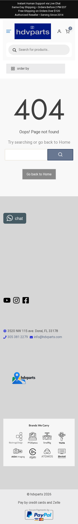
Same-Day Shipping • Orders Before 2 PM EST (39, 7)
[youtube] (7, 300)
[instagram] (17, 300)
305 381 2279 (17, 337)
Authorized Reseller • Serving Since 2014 (39, 14)
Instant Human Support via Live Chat (39, 3)
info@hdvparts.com (48, 337)
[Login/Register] (59, 31)
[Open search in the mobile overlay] (39, 49)
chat (19, 218)
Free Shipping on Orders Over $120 (39, 10)
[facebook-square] (26, 300)
